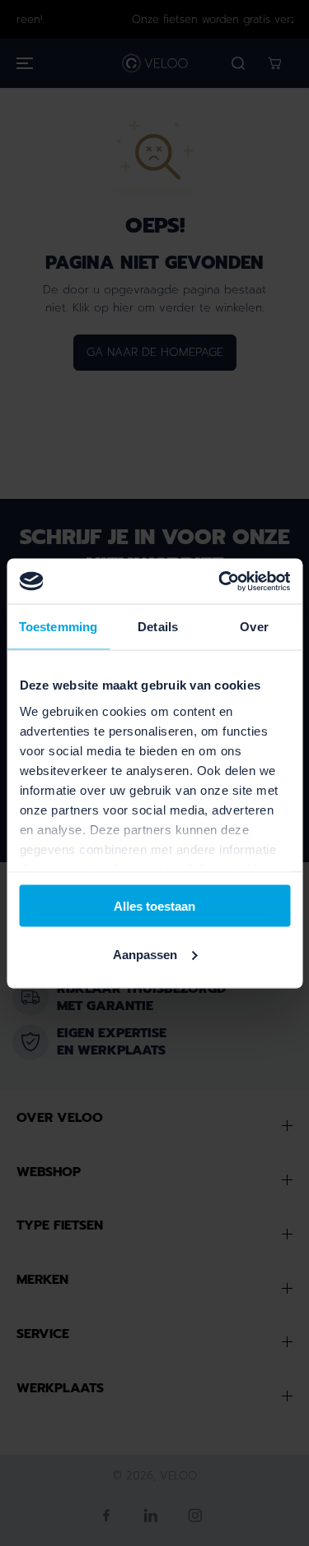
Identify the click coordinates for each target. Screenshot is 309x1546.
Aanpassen (145, 954)
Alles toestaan (154, 906)
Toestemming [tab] (58, 627)
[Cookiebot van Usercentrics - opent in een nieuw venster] (220, 581)
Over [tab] (254, 627)
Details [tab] (158, 627)
